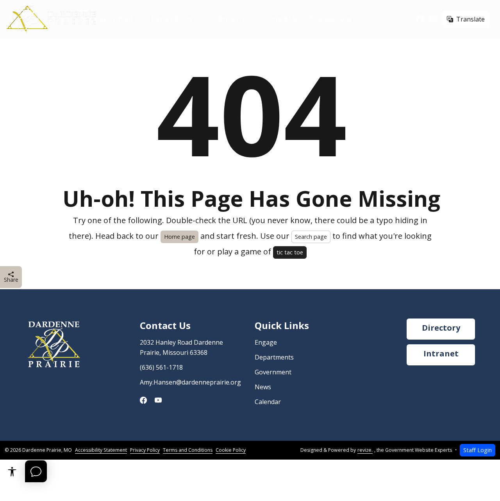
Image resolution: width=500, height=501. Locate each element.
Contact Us (280, 18)
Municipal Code (329, 18)
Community (228, 18)
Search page (311, 236)
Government (114, 18)
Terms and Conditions (187, 450)
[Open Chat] (36, 471)
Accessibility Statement (101, 450)
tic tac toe (290, 252)
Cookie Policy (231, 450)
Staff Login (477, 450)
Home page (179, 236)
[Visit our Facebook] (420, 19)
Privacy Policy (145, 450)
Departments (172, 18)
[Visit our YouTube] (433, 19)
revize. (365, 450)
